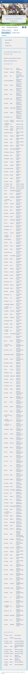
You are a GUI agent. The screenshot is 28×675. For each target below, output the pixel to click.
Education (4, 35)
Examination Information (12, 27)
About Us (16, 30)
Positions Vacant (16, 32)
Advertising (7, 42)
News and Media (5, 32)
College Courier (8, 45)
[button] (19, 27)
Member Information (6, 30)
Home (3, 27)
